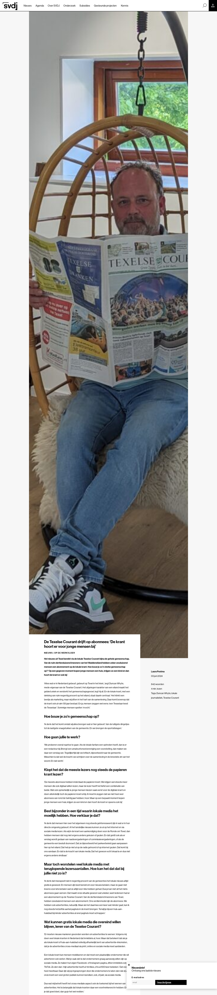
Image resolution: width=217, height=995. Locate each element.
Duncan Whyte (163, 693)
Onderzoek (69, 5)
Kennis (124, 5)
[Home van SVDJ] (10, 6)
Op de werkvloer (64, 653)
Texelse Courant (171, 697)
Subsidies (84, 5)
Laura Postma (158, 671)
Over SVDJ (54, 5)
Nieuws (28, 5)
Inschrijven (164, 982)
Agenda (40, 5)
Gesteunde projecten (105, 5)
